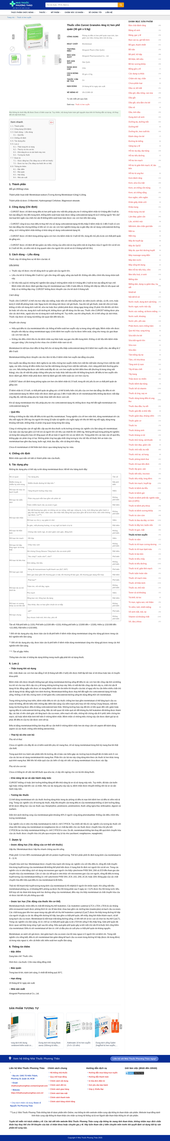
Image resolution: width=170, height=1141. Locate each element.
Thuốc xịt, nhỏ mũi (137, 588)
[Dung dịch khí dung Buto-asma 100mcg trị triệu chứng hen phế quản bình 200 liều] (51, 1027)
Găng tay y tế (134, 146)
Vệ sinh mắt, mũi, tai (137, 612)
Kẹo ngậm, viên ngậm (138, 197)
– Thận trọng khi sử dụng (25, 147)
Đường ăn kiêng (136, 141)
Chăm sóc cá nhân (74, 12)
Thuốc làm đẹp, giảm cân (140, 445)
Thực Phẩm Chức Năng (22, 12)
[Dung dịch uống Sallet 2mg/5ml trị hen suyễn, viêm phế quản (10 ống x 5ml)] (108, 1027)
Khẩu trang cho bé (137, 212)
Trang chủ (10, 17)
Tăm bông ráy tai (136, 355)
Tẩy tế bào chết (135, 369)
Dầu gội (132, 98)
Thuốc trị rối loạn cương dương (142, 544)
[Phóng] (12, 48)
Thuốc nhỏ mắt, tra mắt (139, 450)
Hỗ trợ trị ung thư (136, 173)
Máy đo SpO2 (135, 246)
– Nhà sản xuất (21, 177)
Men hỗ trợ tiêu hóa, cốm (139, 270)
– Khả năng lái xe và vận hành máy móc (30, 152)
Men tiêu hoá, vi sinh (138, 274)
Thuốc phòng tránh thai (139, 459)
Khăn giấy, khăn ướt (137, 202)
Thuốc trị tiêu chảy (137, 559)
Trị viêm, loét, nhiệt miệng (140, 607)
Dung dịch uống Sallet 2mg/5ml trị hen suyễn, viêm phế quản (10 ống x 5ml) (106, 1044)
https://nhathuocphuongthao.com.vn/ (27, 1093)
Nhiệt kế (132, 292)
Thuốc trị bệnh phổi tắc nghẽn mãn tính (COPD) (144, 499)
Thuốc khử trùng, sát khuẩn (141, 440)
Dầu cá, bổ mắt (135, 88)
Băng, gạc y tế (135, 35)
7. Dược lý (16, 158)
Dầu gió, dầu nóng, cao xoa (141, 93)
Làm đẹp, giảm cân (137, 217)
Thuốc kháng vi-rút (137, 435)
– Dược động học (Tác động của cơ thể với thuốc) (34, 161)
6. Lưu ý (15, 144)
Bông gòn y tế (135, 69)
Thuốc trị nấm (135, 539)
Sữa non (132, 345)
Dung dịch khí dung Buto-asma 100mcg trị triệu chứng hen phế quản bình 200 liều (50, 1044)
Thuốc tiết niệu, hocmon (139, 474)
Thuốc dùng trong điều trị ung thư (141, 400)
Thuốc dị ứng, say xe (138, 393)
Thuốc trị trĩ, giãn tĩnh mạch (140, 568)
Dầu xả (132, 107)
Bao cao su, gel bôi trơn (139, 40)
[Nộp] (121, 4)
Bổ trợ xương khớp (137, 64)
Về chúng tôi (95, 12)
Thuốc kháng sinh (136, 430)
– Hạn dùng (20, 175)
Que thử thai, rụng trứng (139, 331)
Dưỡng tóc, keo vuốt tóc (139, 131)
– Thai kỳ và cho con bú (25, 149)
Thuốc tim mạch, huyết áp (140, 483)
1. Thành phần (18, 126)
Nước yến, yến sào (137, 321)
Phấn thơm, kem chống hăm (141, 326)
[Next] (59, 37)
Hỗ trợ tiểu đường (136, 156)
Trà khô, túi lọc (135, 597)
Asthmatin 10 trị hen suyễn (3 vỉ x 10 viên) (78, 1044)
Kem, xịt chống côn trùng (139, 188)
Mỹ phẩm (55, 12)
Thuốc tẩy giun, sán (137, 469)
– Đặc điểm (20, 169)
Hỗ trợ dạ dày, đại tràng (139, 151)
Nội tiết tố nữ (134, 297)
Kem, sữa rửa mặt (136, 183)
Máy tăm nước (135, 260)
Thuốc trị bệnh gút (136, 493)
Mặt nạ (132, 231)
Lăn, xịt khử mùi (136, 221)
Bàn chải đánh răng (137, 25)
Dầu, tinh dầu (134, 112)
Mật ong (132, 236)
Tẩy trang (133, 374)
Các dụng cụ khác (136, 74)
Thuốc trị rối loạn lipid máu (140, 549)
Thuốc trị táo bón (136, 554)
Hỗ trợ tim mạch (136, 160)
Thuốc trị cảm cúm (137, 515)
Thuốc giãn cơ (135, 421)
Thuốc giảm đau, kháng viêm (141, 416)
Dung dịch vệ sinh (136, 117)
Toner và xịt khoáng (137, 593)
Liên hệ (108, 12)
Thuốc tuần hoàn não (138, 573)
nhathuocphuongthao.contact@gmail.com (29, 1086)
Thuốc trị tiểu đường (138, 564)
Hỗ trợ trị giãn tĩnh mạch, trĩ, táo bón (142, 167)
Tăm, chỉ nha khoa (137, 360)
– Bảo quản (20, 172)
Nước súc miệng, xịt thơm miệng (143, 311)
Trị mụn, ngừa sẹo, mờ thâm (141, 602)
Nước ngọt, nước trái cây (140, 307)
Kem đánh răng (135, 178)
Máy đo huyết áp (136, 241)
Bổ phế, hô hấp (135, 54)
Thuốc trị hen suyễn (24, 17)
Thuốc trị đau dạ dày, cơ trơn (141, 520)
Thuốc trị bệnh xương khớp (141, 511)
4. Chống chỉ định (19, 138)
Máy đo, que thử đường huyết (142, 250)
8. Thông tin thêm (19, 166)
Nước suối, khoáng (137, 316)
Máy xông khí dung (137, 265)
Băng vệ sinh (134, 30)
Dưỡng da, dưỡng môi (139, 122)
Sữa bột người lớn (137, 340)
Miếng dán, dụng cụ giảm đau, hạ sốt (143, 285)
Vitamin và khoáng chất (139, 617)
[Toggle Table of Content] (50, 122)
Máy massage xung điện (139, 255)
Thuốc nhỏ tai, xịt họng (139, 454)
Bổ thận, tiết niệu (136, 59)
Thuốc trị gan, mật (136, 530)
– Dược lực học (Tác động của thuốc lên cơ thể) (34, 163)
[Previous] (13, 37)
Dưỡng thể (133, 127)
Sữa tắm (132, 350)
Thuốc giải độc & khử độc (140, 411)
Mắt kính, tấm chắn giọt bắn (141, 226)
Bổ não (132, 49)
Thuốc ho (133, 425)
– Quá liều (20, 135)
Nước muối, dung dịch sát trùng (142, 302)
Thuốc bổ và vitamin (137, 388)
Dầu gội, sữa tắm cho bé (139, 103)
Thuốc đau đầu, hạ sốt (138, 406)
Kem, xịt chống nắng (138, 192)
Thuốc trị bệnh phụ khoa (139, 506)
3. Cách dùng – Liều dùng (22, 132)
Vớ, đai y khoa (135, 622)
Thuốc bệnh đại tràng (138, 384)
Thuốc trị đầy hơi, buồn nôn (141, 525)
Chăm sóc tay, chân (137, 78)
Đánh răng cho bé (136, 136)
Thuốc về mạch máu (137, 578)
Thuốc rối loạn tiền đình (139, 464)
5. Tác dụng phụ (18, 141)
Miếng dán (133, 279)
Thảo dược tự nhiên (137, 379)
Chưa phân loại (135, 83)
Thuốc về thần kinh (137, 583)
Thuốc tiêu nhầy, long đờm (140, 479)
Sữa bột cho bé (135, 335)
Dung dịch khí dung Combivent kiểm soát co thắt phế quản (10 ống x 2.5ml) (20, 1044)
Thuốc (42, 12)
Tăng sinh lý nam (136, 364)
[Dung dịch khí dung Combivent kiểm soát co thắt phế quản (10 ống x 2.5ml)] (22, 1027)
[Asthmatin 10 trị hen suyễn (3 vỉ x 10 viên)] (79, 1027)
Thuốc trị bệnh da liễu (138, 488)
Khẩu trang (133, 207)
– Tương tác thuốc (23, 155)
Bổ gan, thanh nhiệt (137, 45)
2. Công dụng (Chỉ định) (21, 129)
